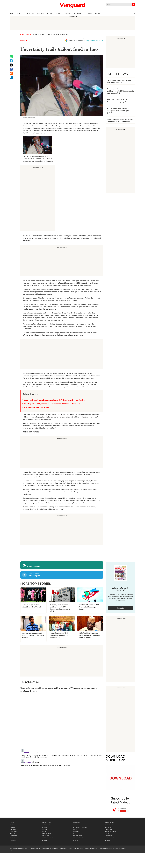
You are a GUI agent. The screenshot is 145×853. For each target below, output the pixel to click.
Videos (107, 833)
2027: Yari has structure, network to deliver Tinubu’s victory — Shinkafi (89, 635)
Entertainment (46, 823)
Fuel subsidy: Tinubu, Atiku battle (36, 407)
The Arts (108, 827)
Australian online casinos (119, 848)
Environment (46, 825)
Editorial (78, 13)
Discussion (13, 836)
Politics (40, 13)
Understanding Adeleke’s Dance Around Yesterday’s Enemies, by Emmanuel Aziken (54, 400)
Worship (108, 840)
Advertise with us (46, 848)
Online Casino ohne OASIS (76, 848)
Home (12, 13)
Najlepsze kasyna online (105, 848)
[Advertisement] (38, 198)
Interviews (76, 823)
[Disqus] (61, 722)
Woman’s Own (109, 838)
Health (44, 831)
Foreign (44, 829)
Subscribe (120, 608)
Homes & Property (47, 833)
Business (58, 13)
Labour (75, 825)
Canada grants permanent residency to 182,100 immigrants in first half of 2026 (120, 90)
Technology (109, 825)
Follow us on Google (76, 40)
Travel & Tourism (110, 831)
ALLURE (98, 13)
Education (13, 838)
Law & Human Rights (80, 827)
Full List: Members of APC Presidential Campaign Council (119, 100)
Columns (88, 13)
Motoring (76, 831)
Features (44, 827)
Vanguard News (72, 5)
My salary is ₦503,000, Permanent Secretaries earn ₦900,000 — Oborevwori (52, 404)
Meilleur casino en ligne (91, 848)
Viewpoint (108, 836)
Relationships (77, 836)
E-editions (30, 13)
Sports (68, 13)
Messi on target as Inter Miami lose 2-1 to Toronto (119, 81)
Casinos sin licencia (35, 850)
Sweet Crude (109, 823)
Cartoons (108, 829)
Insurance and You (48, 838)
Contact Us (55, 848)
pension (44, 840)
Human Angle (46, 836)
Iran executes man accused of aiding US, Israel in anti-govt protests (118, 110)
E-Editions (13, 840)
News (19, 13)
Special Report (78, 838)
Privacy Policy (63, 848)
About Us (37, 848)
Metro (49, 13)
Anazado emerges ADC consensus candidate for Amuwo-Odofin (120, 120)
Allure (12, 823)
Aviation (12, 825)
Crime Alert (13, 831)
